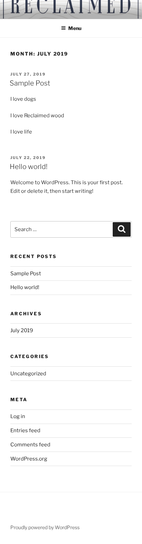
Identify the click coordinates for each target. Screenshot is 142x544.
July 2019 (21, 330)
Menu (74, 28)
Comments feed (30, 445)
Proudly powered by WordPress (45, 527)
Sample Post (30, 83)
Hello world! (29, 166)
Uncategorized (28, 373)
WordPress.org (28, 459)
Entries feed (25, 430)
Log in (17, 416)
